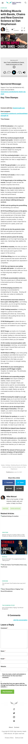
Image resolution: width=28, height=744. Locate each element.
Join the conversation (20, 620)
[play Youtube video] (14, 40)
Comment (4, 628)
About (11, 727)
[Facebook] (14, 709)
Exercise (5, 508)
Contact (16, 727)
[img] (14, 67)
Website (3, 666)
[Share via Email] (22, 31)
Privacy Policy (9, 737)
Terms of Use (19, 737)
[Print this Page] (24, 31)
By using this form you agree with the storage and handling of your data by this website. (14, 685)
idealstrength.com (19, 108)
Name (3, 651)
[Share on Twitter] (24, 28)
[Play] (14, 72)
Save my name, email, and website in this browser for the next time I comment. (14, 675)
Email (3, 658)
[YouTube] (14, 721)
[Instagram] (14, 717)
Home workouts (15, 508)
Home (2, 465)
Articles (8, 465)
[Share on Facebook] (22, 28)
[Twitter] (14, 713)
